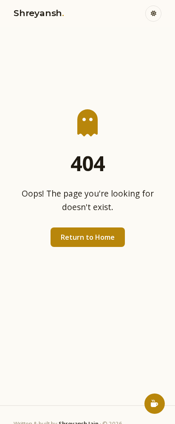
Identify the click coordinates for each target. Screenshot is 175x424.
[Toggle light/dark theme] (153, 14)
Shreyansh (39, 13)
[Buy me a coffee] (154, 404)
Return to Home (88, 237)
